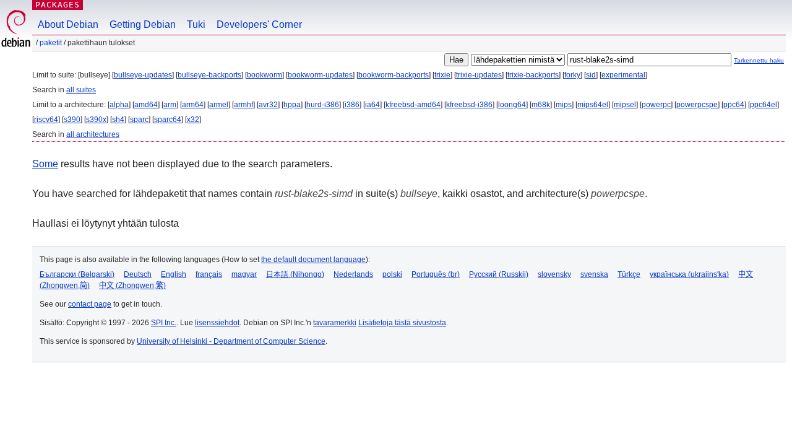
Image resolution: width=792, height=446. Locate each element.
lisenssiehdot (217, 322)
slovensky (554, 274)
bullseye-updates (143, 75)
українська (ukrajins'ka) (689, 274)
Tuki (196, 24)
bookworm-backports (393, 75)
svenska (594, 274)
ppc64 (733, 104)
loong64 (512, 104)
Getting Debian (143, 24)
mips (564, 104)
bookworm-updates (320, 75)
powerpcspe (697, 104)
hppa (292, 104)
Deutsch (138, 274)
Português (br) (435, 274)
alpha (119, 104)
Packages (57, 4)
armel (218, 104)
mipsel (625, 104)
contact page (89, 304)
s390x (96, 119)
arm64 (193, 104)
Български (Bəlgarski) (77, 274)
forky (572, 75)
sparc (139, 119)
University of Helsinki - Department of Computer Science (231, 341)
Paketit (51, 42)
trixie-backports (533, 75)
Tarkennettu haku (759, 60)
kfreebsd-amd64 (413, 104)
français (209, 274)
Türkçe (629, 274)
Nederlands (353, 274)
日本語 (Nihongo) (295, 274)
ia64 (372, 104)
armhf (243, 104)
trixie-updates (479, 75)
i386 (352, 104)
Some (45, 164)
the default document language (313, 259)
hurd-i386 (322, 104)
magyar (244, 274)
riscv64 (46, 119)
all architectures (92, 134)
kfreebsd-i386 (469, 104)
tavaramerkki (334, 322)
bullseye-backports (209, 75)
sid (591, 75)
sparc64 (167, 119)
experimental (623, 75)
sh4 (118, 119)
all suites (81, 89)
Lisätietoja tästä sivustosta (402, 322)
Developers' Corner (259, 24)
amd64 (146, 104)
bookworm (264, 75)
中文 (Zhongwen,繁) (132, 285)
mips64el (592, 104)
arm (169, 104)
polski (392, 274)
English (173, 274)
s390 (72, 119)
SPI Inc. (163, 322)
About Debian (68, 24)
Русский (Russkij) (498, 274)
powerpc (656, 104)
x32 (193, 119)
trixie (442, 75)
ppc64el (763, 104)
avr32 (268, 104)
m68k (541, 104)
